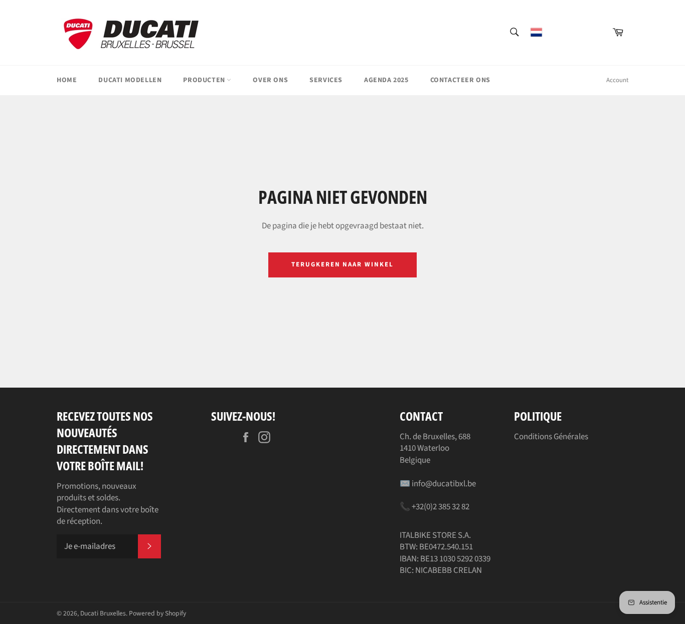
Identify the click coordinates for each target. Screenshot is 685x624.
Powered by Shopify (157, 613)
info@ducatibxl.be (444, 484)
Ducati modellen (129, 80)
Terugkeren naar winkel (342, 264)
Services (325, 80)
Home (67, 80)
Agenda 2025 (386, 80)
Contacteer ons (460, 80)
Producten (205, 80)
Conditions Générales (551, 437)
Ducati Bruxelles (103, 613)
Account (617, 80)
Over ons (270, 80)
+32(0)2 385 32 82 (440, 507)
